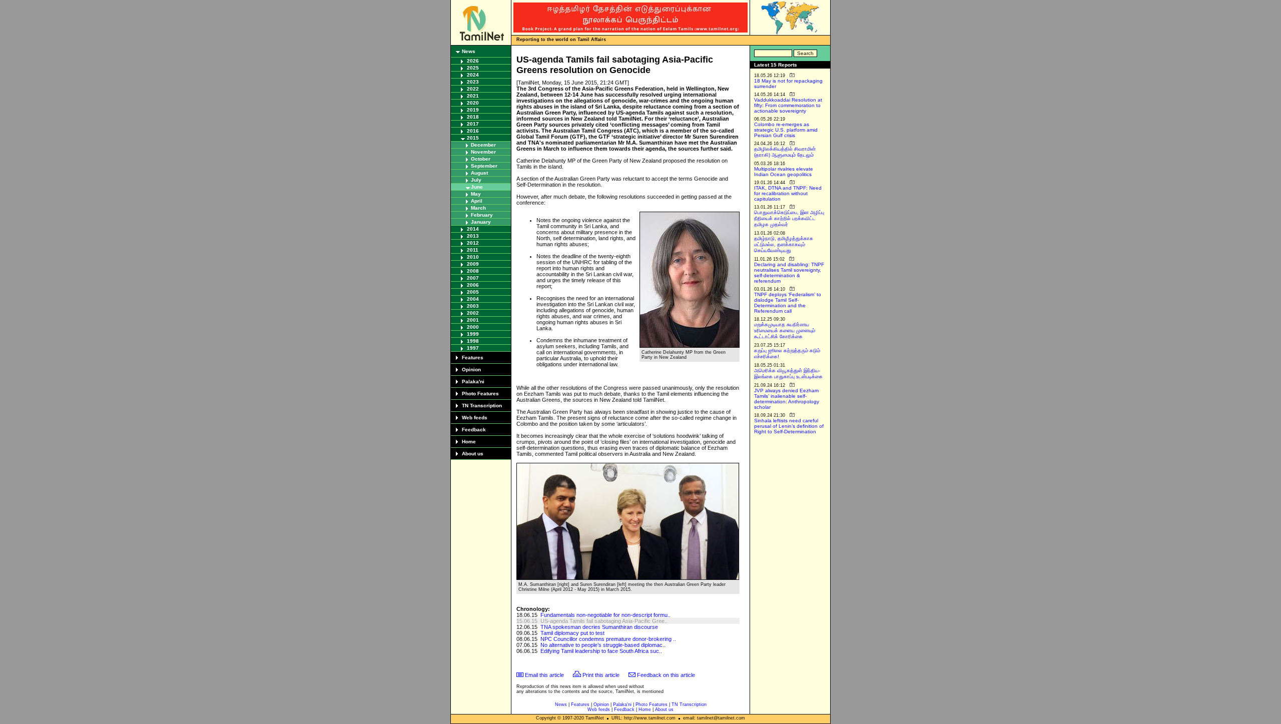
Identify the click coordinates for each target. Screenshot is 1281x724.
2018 (473, 117)
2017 (473, 124)
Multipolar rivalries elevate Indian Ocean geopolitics (783, 171)
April (476, 201)
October (480, 159)
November (483, 152)
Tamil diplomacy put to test (572, 633)
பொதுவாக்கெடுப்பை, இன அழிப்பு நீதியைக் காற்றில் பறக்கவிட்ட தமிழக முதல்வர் (789, 218)
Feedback (474, 429)
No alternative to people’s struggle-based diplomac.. (603, 645)
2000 (473, 327)
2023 (473, 82)
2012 (473, 243)
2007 (473, 278)
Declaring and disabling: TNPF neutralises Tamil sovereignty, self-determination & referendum (789, 273)
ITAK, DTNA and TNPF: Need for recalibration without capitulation (788, 193)
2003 (473, 306)
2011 (472, 250)
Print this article (600, 675)
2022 (473, 89)
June (477, 187)
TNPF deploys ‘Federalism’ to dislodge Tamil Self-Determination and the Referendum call (787, 303)
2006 (473, 285)
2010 (473, 257)
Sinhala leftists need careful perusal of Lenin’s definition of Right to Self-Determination (789, 426)
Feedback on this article (666, 675)
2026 (473, 61)
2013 (473, 236)
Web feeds (474, 417)
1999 (473, 334)
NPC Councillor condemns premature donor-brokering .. (608, 639)
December (483, 145)
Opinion (471, 369)
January (481, 222)
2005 (473, 292)
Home (469, 441)
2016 (473, 131)
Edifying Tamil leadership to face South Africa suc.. (601, 651)
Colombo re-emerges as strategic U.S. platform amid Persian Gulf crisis (786, 130)
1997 (473, 348)
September (484, 166)
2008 (473, 271)
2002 (473, 313)
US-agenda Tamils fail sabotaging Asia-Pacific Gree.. (604, 621)
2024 (473, 75)
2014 (473, 229)
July (476, 180)
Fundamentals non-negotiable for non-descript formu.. (605, 615)
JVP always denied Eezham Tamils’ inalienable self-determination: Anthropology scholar (786, 399)
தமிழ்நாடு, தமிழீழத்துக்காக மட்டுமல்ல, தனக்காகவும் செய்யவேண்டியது (783, 244)
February (482, 215)
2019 (473, 110)
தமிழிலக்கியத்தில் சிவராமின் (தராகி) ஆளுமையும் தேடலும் (785, 152)
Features (472, 357)
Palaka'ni (473, 381)
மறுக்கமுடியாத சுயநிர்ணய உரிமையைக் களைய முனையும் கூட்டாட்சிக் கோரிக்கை (784, 330)
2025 (473, 68)
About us (472, 453)
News (468, 51)
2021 (473, 96)
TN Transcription (482, 405)
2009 (473, 264)
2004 (473, 299)
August (479, 173)
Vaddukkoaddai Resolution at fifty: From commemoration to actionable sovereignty (788, 105)
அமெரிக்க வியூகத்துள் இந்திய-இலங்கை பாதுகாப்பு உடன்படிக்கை (788, 373)
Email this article (544, 675)
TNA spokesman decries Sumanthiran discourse (599, 627)
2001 (473, 320)
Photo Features (480, 393)
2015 (473, 138)
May (476, 194)
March (478, 208)
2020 (473, 103)
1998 (473, 341)
